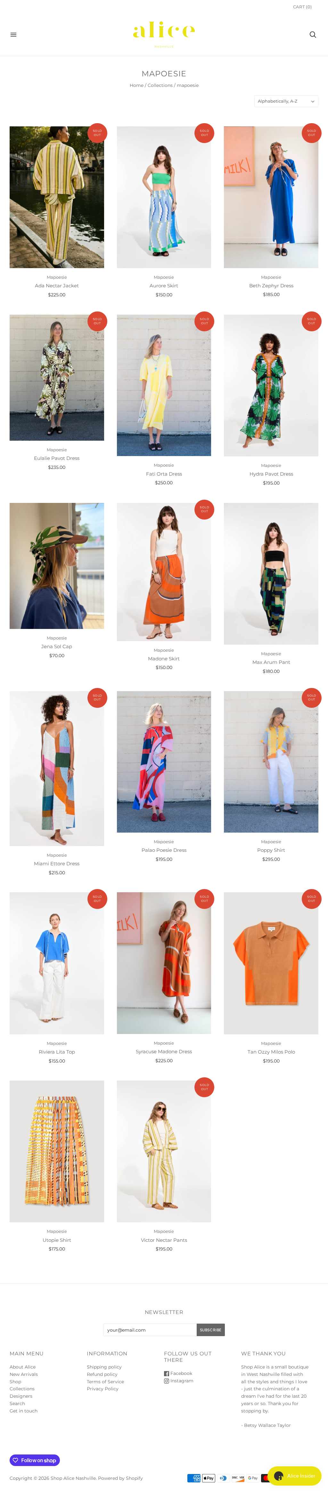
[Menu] (13, 35)
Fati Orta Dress (164, 474)
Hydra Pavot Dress (271, 474)
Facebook (180, 1373)
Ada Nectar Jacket (57, 286)
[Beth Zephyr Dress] (271, 197)
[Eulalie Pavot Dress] (57, 378)
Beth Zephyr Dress (271, 286)
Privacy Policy (103, 1389)
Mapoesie (57, 277)
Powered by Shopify (120, 1478)
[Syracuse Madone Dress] (164, 963)
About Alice (23, 1367)
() (302, 6)
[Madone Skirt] (164, 572)
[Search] (313, 34)
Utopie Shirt (57, 1240)
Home (137, 85)
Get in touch (23, 1411)
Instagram (181, 1381)
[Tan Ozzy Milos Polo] (271, 963)
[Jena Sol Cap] (57, 566)
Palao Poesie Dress (164, 850)
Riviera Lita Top (57, 1052)
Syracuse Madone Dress (164, 1051)
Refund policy (102, 1374)
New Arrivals (24, 1374)
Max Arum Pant (271, 662)
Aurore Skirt (164, 286)
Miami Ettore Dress (56, 863)
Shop (15, 1382)
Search (17, 1403)
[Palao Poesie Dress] (164, 762)
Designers (21, 1396)
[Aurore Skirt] (164, 197)
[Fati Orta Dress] (164, 385)
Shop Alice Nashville (73, 1478)
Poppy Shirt (271, 850)
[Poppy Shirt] (271, 762)
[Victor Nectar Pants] (164, 1151)
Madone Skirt (164, 659)
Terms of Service (105, 1382)
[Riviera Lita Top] (57, 963)
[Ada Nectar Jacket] (57, 197)
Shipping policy (104, 1367)
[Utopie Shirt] (57, 1151)
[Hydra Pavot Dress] (271, 385)
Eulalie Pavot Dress (56, 458)
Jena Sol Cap (56, 646)
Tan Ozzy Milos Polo (271, 1052)
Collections (160, 85)
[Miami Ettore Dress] (57, 768)
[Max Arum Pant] (271, 574)
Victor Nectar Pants (164, 1240)
